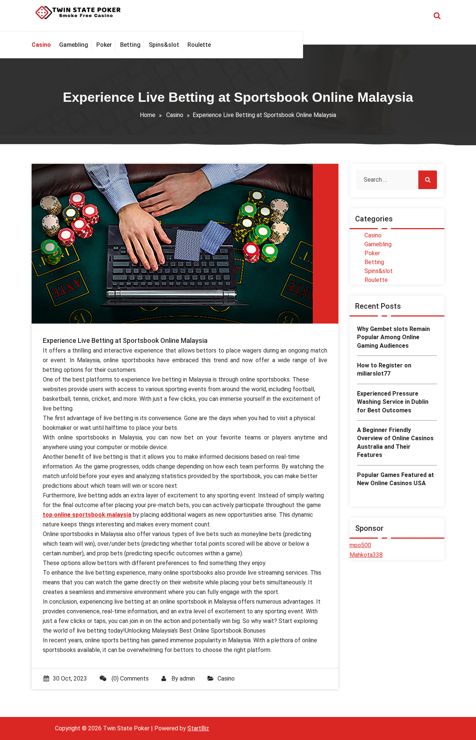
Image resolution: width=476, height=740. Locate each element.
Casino (174, 115)
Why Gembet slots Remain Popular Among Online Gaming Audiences (393, 337)
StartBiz (198, 728)
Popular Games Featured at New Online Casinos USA (395, 479)
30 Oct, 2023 (70, 678)
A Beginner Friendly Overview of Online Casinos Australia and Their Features (395, 442)
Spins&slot (378, 271)
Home (147, 115)
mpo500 (360, 545)
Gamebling (378, 244)
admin (187, 678)
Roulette (376, 279)
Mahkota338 (366, 554)
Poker (372, 253)
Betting (374, 262)
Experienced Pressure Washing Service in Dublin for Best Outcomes (392, 402)
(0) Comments (129, 678)
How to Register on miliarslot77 (384, 369)
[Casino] (43, 44)
